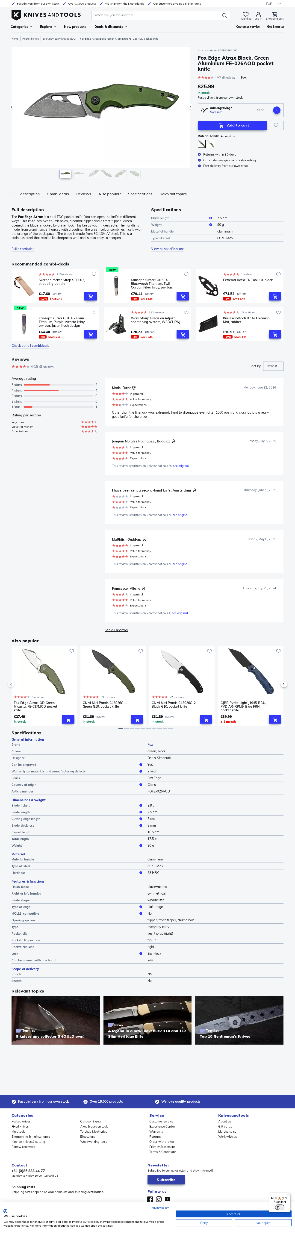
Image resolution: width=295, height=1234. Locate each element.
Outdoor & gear (91, 1121)
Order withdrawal (162, 1141)
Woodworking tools (93, 1141)
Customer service (161, 1121)
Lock (15, 953)
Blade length (160, 218)
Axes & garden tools (94, 1126)
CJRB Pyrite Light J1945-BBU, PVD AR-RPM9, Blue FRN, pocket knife (243, 706)
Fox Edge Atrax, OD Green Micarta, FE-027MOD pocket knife (35, 706)
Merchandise (227, 1131)
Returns (155, 1136)
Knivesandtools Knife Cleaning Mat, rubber (246, 320)
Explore (46, 27)
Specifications (140, 193)
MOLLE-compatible (25, 913)
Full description (26, 193)
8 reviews (229, 77)
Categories (19, 27)
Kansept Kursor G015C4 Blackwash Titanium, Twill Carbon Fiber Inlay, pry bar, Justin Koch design (152, 283)
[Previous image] (12, 107)
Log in (258, 18)
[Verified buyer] (134, 388)
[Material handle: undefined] (210, 143)
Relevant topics (173, 193)
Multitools (18, 1131)
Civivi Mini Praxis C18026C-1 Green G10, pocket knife (105, 705)
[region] (101, 113)
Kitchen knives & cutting (28, 1141)
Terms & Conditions (162, 1152)
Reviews (83, 193)
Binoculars (87, 1136)
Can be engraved (24, 764)
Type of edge (21, 907)
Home (15, 38)
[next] (276, 684)
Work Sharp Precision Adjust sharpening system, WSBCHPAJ (155, 320)
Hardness (19, 873)
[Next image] (190, 107)
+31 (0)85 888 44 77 (28, 1171)
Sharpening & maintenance (31, 1136)
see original (181, 466)
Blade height (21, 805)
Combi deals (58, 193)
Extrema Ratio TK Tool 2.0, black (248, 280)
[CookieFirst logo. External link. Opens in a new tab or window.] (5, 1211)
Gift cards (225, 1126)
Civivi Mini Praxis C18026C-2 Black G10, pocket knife (174, 705)
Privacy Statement (162, 1147)
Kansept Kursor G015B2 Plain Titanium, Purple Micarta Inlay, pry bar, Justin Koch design (62, 321)
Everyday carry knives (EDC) (59, 38)
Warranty (156, 1131)
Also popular (109, 193)
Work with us (227, 1136)
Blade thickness (23, 825)
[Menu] (287, 1195)
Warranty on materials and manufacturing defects (49, 771)
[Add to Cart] (90, 296)
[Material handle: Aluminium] (201, 143)
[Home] (46, 14)
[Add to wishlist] (276, 125)
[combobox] (273, 366)
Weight (156, 225)
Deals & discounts (108, 27)
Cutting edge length (26, 819)
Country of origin (24, 784)
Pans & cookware (24, 1147)
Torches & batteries (93, 1131)
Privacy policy (160, 1207)
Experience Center (162, 1126)
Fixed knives (20, 1126)
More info (216, 112)
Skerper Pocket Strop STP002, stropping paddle (62, 282)
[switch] (279, 1207)
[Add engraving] (276, 110)
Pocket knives (30, 38)
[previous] (19, 684)
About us (224, 1121)
